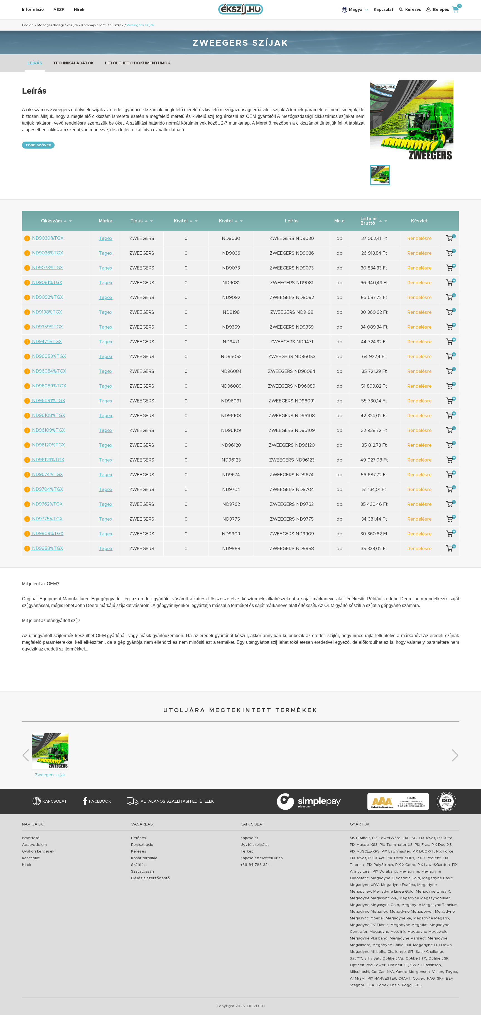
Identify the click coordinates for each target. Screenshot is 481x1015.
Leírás (35, 63)
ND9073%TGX (47, 268)
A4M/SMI (357, 978)
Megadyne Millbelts (367, 952)
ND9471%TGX (46, 341)
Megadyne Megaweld (428, 932)
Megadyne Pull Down (432, 945)
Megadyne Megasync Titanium (429, 905)
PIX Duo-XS (441, 845)
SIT (411, 952)
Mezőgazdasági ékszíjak (57, 25)
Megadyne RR (398, 918)
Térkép (247, 851)
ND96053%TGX (48, 356)
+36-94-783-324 (255, 865)
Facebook (100, 801)
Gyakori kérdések (38, 851)
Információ (33, 10)
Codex (419, 978)
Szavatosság (142, 871)
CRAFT (404, 978)
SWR (414, 965)
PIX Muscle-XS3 (363, 845)
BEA (449, 978)
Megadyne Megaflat (409, 925)
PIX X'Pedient (428, 858)
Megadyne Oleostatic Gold (395, 878)
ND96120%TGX (48, 445)
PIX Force (444, 851)
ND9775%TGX (47, 519)
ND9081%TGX (46, 282)
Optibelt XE (398, 965)
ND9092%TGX (47, 297)
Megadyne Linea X (433, 891)
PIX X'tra (444, 838)
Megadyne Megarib (431, 918)
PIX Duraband (385, 871)
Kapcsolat (383, 10)
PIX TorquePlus (400, 858)
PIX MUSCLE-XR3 (364, 851)
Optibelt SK (438, 958)
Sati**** (356, 958)
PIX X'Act (376, 858)
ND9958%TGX (47, 548)
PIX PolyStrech (380, 865)
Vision (437, 972)
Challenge (396, 952)
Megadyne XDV (364, 885)
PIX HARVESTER (382, 978)
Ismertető (31, 838)
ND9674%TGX (47, 474)
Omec (401, 972)
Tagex (451, 972)
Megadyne (409, 871)
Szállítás (138, 865)
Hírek (79, 10)
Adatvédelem (34, 845)
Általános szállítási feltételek (177, 801)
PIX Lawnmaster (396, 851)
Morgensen (419, 972)
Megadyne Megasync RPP (373, 898)
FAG (431, 978)
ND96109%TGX (48, 430)
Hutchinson (431, 965)
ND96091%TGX (48, 401)
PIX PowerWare (386, 838)
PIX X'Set (427, 838)
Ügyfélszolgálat (254, 845)
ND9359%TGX (47, 327)
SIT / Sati (372, 958)
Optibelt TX (416, 958)
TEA (370, 985)
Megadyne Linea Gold (393, 891)
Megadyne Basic (437, 878)
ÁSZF (58, 10)
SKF (440, 978)
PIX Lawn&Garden (434, 865)
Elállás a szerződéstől (151, 878)
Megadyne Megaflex (369, 912)
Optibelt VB (392, 958)
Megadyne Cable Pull (391, 945)
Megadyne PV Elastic (369, 925)
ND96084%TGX (48, 371)
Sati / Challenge (430, 952)
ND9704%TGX (47, 489)
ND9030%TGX (47, 238)
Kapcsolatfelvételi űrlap (261, 858)
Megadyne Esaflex (398, 885)
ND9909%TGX (47, 533)
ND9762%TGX (47, 504)
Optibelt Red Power (368, 965)
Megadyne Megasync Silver (424, 898)
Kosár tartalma (144, 858)
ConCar (378, 972)
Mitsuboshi (359, 972)
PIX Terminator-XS (396, 845)
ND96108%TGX (48, 415)
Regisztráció (142, 845)
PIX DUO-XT (423, 851)
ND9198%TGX (46, 312)
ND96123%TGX (47, 460)
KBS (418, 985)
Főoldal (28, 25)
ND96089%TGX (48, 386)
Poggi (407, 985)
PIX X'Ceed (405, 865)
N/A (390, 972)
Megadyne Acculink (387, 932)
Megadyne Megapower (411, 912)
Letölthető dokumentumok (137, 63)
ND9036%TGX (47, 253)
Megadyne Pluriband (368, 938)
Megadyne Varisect (408, 938)
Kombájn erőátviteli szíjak (102, 25)
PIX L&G (410, 838)
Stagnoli (357, 985)
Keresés (138, 851)
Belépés (138, 838)
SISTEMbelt (360, 838)
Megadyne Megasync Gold (374, 905)
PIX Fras (422, 845)
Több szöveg (38, 145)
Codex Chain (388, 985)
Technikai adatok (73, 63)
